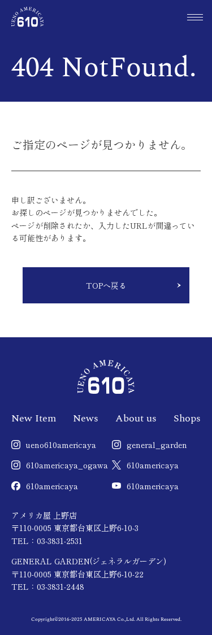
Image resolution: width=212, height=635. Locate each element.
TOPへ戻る (106, 285)
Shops (187, 418)
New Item (33, 418)
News (85, 418)
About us (136, 418)
